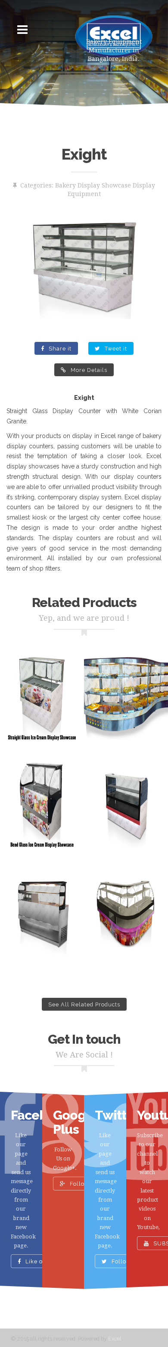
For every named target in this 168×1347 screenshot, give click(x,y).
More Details (88, 370)
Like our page (44, 1262)
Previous (19, 272)
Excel (114, 1338)
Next (148, 272)
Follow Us (83, 1184)
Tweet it (115, 348)
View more (42, 699)
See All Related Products (84, 1004)
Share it (59, 348)
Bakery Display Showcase (93, 185)
